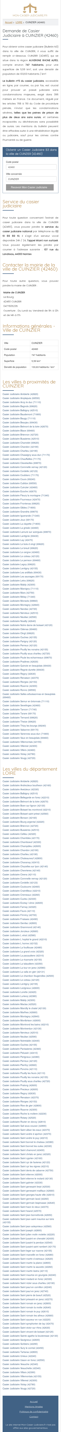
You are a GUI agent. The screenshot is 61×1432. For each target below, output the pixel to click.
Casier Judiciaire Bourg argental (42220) (23, 821)
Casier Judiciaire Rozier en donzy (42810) (24, 1121)
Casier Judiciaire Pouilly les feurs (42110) (24, 1073)
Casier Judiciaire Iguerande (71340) (21, 515)
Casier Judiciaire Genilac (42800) (20, 923)
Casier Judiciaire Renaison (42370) (21, 677)
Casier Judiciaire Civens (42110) (19, 874)
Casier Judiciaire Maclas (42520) (19, 1004)
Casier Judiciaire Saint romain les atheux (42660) (28, 1315)
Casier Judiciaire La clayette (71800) (21, 523)
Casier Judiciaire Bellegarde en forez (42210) (26, 797)
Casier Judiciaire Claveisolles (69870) (22, 463)
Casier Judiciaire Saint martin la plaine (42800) (27, 1262)
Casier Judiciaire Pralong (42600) (20, 1085)
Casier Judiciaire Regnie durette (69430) (23, 669)
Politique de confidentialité (34, 1411)
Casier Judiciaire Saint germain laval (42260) (26, 1198)
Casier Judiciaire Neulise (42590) (20, 617)
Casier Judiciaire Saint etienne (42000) (23, 1174)
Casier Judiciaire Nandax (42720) (20, 608)
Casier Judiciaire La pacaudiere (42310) (23, 955)
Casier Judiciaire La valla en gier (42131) (24, 971)
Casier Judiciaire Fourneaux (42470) (21, 499)
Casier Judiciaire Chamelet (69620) (21, 442)
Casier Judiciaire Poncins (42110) (20, 1069)
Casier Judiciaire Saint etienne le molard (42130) (28, 1178)
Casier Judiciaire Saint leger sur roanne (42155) (27, 1250)
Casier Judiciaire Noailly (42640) (19, 621)
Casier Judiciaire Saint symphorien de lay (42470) (28, 1323)
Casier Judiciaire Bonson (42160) (20, 817)
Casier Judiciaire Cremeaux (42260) (21, 894)
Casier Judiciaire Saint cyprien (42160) (22, 1158)
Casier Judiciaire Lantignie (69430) (21, 535)
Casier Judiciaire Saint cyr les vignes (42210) (26, 1166)
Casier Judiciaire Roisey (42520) (19, 1117)
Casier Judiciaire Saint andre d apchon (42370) (27, 1133)
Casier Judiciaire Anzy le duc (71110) (22, 402)
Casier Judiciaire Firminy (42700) (20, 915)
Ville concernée (14, 173)
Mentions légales (34, 1406)
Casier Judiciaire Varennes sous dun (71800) (26, 733)
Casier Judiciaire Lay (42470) (18, 540)
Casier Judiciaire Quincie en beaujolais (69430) (27, 665)
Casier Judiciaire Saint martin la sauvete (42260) (28, 1266)
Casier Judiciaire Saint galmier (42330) (23, 1182)
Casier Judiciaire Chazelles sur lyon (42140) (25, 866)
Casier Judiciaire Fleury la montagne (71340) (26, 495)
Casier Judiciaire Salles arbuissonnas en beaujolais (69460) (29, 695)
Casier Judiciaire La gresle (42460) (21, 527)
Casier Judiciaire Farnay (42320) (19, 906)
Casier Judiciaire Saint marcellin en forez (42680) (28, 1254)
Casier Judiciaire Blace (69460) (19, 430)
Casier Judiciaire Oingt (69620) (19, 633)
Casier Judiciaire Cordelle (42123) (20, 471)
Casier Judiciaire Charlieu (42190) (20, 450)
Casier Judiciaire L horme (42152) (20, 943)
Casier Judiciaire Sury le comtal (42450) (23, 1347)
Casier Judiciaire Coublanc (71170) (21, 475)
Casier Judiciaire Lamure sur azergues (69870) (27, 531)
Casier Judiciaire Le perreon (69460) (22, 560)
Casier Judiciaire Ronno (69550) (19, 690)
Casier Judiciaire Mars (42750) (18, 592)
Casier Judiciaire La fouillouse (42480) (22, 947)
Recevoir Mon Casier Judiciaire (29, 187)
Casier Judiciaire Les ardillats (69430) (22, 572)
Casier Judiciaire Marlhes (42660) (20, 1012)
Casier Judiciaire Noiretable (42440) (21, 1040)
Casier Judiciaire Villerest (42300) (20, 745)
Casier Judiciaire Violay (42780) (19, 754)
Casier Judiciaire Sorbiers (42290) (20, 1343)
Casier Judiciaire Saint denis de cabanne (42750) (28, 1170)
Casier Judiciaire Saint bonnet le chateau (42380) (28, 1142)
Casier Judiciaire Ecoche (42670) (20, 491)
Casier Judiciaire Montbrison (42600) (22, 1020)
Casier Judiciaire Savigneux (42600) (21, 1339)
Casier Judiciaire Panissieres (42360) (22, 1048)
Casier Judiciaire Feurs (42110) (19, 911)
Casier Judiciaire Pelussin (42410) (20, 1052)
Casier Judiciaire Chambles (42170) (21, 838)
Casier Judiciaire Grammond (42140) (22, 927)
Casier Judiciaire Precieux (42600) (20, 1089)
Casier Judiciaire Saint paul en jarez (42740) (25, 1291)
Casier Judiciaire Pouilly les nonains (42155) (25, 649)
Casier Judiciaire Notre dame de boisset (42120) (28, 625)
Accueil (8, 22)
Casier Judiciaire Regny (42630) (19, 673)
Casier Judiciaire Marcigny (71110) (21, 588)
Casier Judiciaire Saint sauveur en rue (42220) (27, 1319)
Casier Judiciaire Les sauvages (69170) (23, 576)
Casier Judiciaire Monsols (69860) (20, 600)
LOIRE (19, 22)
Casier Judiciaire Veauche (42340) (20, 1364)
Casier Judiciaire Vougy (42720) (19, 758)
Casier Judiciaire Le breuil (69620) (20, 548)
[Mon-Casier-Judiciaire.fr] (30, 8)
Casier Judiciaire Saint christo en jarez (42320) (27, 1154)
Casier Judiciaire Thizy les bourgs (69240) (24, 725)
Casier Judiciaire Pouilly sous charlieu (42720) (26, 653)
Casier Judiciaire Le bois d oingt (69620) (23, 544)
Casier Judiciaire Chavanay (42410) (21, 862)
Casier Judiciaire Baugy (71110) (19, 418)
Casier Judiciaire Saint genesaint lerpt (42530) (26, 1186)
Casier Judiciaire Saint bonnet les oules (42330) (27, 1146)
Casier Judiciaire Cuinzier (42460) (20, 487)
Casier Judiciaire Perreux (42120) (20, 645)
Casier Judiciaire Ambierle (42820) (20, 394)
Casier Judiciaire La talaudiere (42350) (23, 963)
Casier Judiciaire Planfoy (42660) (20, 1065)
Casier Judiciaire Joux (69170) (18, 519)
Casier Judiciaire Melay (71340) (19, 596)
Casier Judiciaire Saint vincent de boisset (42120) (28, 1331)
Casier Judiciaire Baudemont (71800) (22, 414)
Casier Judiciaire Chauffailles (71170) (22, 458)
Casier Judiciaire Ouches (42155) (20, 637)
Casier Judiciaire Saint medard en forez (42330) (27, 1279)
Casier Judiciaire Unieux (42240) (19, 1356)
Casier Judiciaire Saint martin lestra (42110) (25, 1270)
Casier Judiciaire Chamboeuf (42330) (22, 842)
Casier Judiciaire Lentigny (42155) (20, 568)
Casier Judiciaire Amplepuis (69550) (21, 398)
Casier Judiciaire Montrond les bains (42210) (26, 1024)
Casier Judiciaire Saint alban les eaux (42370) (26, 1129)
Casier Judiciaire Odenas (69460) (20, 629)
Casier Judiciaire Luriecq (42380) (20, 996)
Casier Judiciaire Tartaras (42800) (20, 1352)
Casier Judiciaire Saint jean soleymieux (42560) (27, 1226)
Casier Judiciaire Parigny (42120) (20, 641)
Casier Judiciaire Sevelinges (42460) (21, 705)
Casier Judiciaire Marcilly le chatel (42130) (24, 1008)
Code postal (12, 161)
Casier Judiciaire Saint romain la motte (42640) (27, 1307)
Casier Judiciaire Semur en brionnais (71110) (26, 701)
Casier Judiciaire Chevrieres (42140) (21, 870)
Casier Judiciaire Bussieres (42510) (21, 438)
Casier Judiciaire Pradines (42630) (20, 661)
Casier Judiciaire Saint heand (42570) (22, 1210)
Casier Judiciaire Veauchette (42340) (22, 1368)
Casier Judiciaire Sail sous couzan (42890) (25, 1125)
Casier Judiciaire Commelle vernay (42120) (25, 467)
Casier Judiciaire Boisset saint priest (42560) (25, 813)
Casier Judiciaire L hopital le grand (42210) (25, 939)
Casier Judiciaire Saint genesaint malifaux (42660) (28, 1190)
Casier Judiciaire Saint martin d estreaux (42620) (28, 1258)
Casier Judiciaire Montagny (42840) (21, 604)
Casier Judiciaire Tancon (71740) (20, 709)
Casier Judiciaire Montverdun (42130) (22, 1028)
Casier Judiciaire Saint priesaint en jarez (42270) (28, 1299)
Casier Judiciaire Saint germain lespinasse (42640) (29, 1202)
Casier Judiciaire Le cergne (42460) (21, 552)
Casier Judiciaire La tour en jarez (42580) (24, 967)
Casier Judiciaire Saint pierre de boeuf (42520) (27, 1295)
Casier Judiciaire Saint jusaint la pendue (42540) (28, 1242)
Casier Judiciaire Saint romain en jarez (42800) (27, 1303)
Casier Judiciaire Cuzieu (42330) (19, 898)
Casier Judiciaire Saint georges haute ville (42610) (28, 1194)
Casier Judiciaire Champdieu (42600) (22, 846)
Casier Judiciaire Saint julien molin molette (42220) (29, 1234)
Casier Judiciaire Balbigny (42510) (20, 410)
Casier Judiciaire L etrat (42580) (19, 935)
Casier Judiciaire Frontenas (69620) (21, 503)
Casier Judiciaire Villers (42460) (19, 750)
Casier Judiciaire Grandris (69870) (20, 511)
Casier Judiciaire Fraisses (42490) (20, 919)
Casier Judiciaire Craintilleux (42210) (22, 890)
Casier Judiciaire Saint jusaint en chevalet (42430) (28, 1238)
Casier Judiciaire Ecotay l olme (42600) (23, 902)
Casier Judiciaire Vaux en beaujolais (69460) (25, 737)
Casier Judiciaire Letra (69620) (18, 580)
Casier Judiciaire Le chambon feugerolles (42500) (28, 975)
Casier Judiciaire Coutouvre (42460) (21, 886)
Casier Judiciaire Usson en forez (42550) (24, 1360)
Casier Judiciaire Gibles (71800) (19, 507)
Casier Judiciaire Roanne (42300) (20, 685)
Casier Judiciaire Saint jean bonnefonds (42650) (27, 1215)
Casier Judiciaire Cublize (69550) (20, 483)
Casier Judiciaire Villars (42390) (19, 1372)
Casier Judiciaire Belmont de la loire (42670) (25, 426)
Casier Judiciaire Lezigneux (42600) (21, 988)
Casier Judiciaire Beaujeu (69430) (20, 422)
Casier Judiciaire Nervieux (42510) (20, 613)
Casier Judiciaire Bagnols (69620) (20, 406)
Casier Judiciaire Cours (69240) (19, 479)
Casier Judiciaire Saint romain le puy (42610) (26, 1311)
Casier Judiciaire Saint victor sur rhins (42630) (26, 1327)
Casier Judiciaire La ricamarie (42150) (22, 959)
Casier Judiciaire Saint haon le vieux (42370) (26, 1206)
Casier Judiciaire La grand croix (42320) (23, 951)
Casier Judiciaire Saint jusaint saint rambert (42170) (29, 1246)
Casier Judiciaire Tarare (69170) (19, 713)
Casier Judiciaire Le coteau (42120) (21, 556)
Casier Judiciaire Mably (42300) (19, 584)
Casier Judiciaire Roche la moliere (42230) (25, 1113)
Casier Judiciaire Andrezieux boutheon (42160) (27, 785)
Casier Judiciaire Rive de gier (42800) (22, 1105)
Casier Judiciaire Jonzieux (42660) (20, 931)
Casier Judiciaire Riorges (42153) (20, 681)
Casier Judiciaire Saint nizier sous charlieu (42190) (29, 1283)
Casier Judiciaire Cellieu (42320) (19, 833)
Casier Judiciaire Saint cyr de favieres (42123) (26, 1162)
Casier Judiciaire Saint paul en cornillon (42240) (27, 1287)
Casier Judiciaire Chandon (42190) (21, 446)
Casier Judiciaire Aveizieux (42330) (21, 789)
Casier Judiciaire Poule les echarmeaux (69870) (27, 657)
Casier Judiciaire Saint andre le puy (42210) (25, 1138)
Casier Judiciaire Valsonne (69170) (21, 729)
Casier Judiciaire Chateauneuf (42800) (22, 858)
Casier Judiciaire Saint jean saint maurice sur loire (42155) (28, 1220)
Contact (33, 1416)
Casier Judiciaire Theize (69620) (19, 721)
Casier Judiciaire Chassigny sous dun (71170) (26, 454)
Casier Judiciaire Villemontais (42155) (22, 741)
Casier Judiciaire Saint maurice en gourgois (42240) (29, 1275)
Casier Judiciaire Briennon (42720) (20, 434)
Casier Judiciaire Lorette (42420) (19, 992)
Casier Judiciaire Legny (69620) (19, 564)
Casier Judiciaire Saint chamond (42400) (24, 1150)
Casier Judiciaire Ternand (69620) (20, 717)
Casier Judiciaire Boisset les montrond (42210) (27, 809)
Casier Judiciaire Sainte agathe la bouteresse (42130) (30, 1335)
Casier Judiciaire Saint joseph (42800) (22, 1230)
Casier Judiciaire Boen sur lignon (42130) (24, 805)
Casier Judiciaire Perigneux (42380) (21, 1056)
